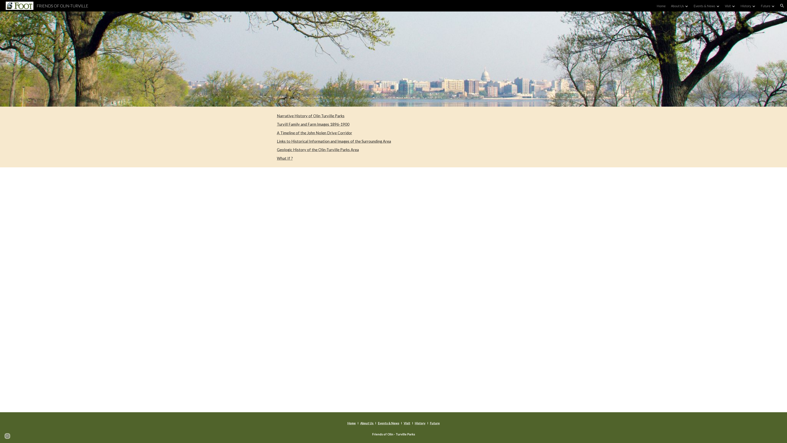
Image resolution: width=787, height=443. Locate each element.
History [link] (745, 6)
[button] (782, 6)
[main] (393, 137)
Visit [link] (728, 6)
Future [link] (765, 6)
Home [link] (661, 6)
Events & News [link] (704, 6)
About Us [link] (677, 6)
